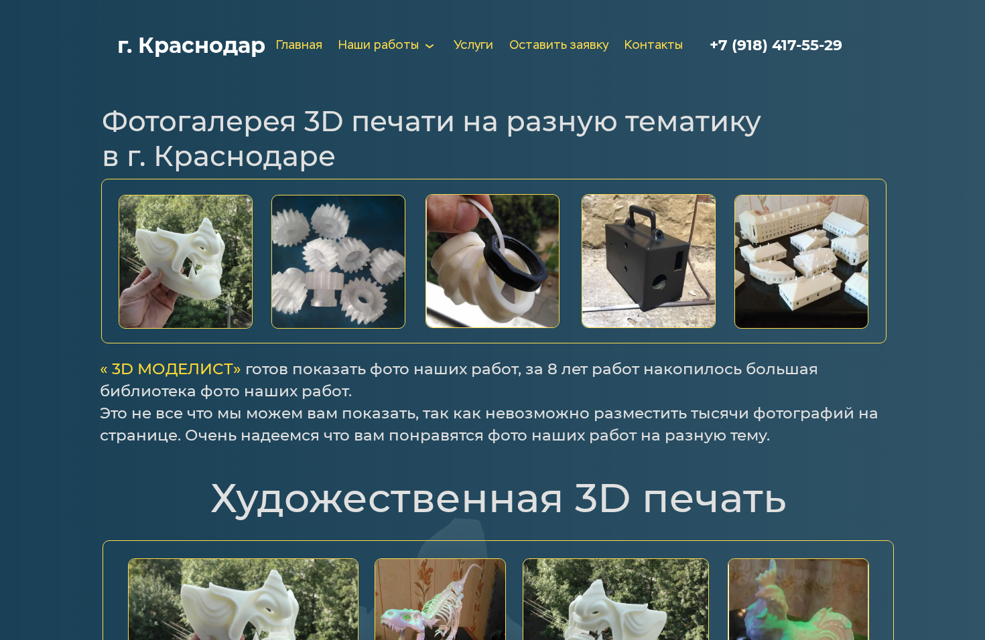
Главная (299, 45)
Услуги (473, 45)
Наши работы (378, 45)
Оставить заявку (558, 45)
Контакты (654, 45)
